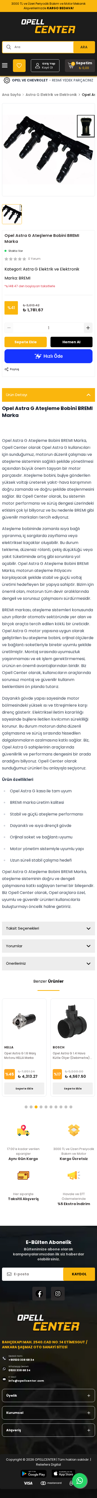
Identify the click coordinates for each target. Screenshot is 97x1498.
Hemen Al (71, 342)
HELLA (8, 1047)
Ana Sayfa (11, 94)
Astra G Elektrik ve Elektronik (51, 94)
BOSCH (58, 1047)
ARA (84, 47)
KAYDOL (79, 1274)
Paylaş (14, 369)
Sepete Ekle (25, 342)
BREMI (24, 278)
